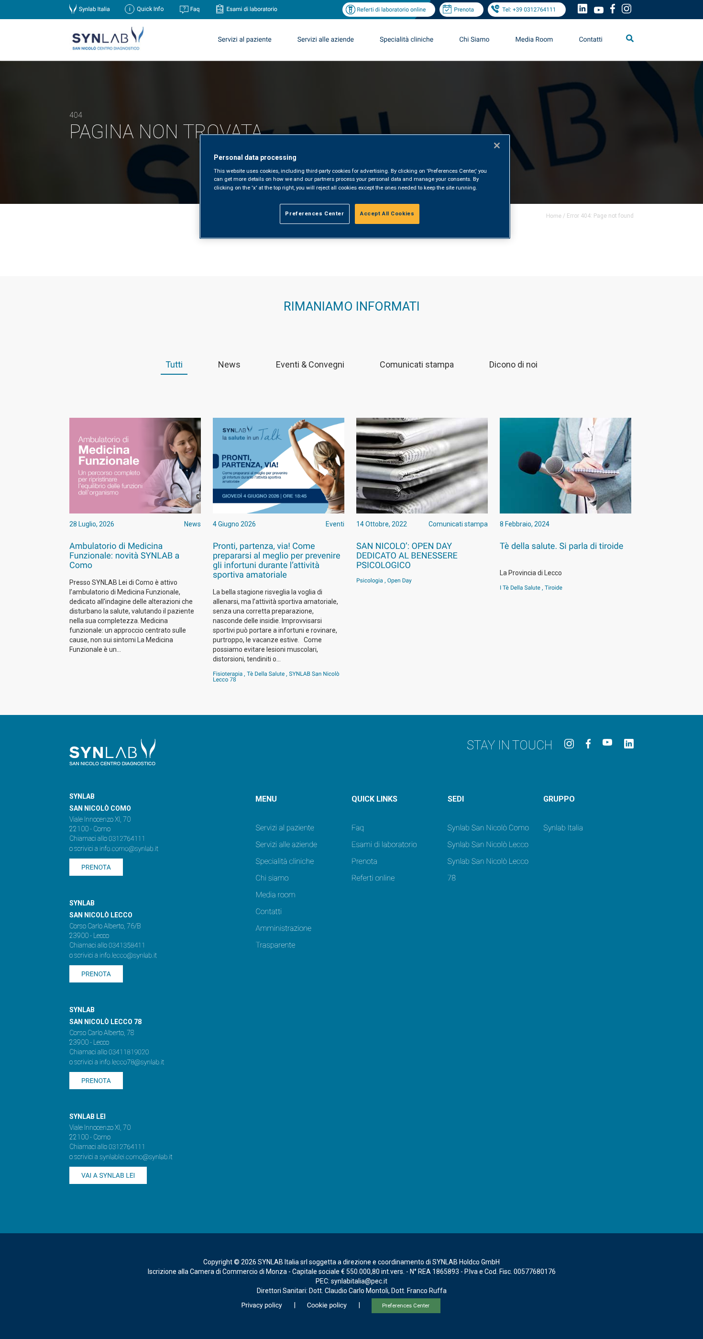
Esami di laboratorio (251, 9)
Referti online (373, 877)
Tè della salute (266, 673)
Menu (266, 798)
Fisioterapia (227, 673)
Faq (195, 9)
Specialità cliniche (406, 40)
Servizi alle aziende (286, 844)
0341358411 (127, 945)
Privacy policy (261, 1305)
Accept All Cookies (387, 213)
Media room (275, 894)
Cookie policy (327, 1305)
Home (553, 215)
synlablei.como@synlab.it (136, 1157)
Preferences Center (405, 1306)
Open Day (399, 580)
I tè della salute (520, 587)
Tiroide (553, 587)
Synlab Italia (94, 9)
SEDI (456, 798)
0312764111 (127, 839)
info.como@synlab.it (128, 849)
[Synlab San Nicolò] (107, 49)
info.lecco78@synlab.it (131, 1062)
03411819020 (129, 1052)
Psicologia (369, 580)
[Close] (496, 145)
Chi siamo (271, 877)
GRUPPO (559, 798)
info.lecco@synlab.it (128, 956)
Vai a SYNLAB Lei (108, 1176)
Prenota (464, 9)
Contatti (591, 40)
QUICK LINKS (374, 798)
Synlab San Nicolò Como (488, 827)
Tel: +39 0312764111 (529, 9)
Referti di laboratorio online (391, 9)
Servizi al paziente (284, 827)
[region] (354, 186)
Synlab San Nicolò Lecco (488, 844)
